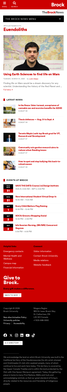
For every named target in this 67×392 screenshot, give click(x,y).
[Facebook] (5, 335)
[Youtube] (28, 335)
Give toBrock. (11, 280)
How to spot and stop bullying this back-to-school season (39, 162)
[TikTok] (33, 335)
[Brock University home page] (58, 4)
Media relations (41, 260)
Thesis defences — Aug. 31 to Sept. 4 (36, 119)
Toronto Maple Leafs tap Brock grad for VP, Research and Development (39, 134)
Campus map (9, 263)
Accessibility (19, 323)
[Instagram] (16, 335)
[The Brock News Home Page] (53, 10)
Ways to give (11, 295)
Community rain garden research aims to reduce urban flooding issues (38, 148)
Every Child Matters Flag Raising (31, 206)
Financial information (13, 267)
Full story (7, 90)
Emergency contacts (13, 251)
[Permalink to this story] (33, 69)
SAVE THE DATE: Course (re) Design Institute (37, 185)
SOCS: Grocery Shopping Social (31, 215)
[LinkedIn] (21, 335)
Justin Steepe (33, 79)
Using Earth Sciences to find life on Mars (31, 74)
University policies (11, 320)
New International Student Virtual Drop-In (35, 196)
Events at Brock (17, 180)
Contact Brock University (46, 255)
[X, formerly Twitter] (11, 335)
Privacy (6, 323)
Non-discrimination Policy (14, 317)
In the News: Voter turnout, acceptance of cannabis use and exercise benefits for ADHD (40, 106)
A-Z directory (12, 343)
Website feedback (42, 264)
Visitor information (42, 251)
